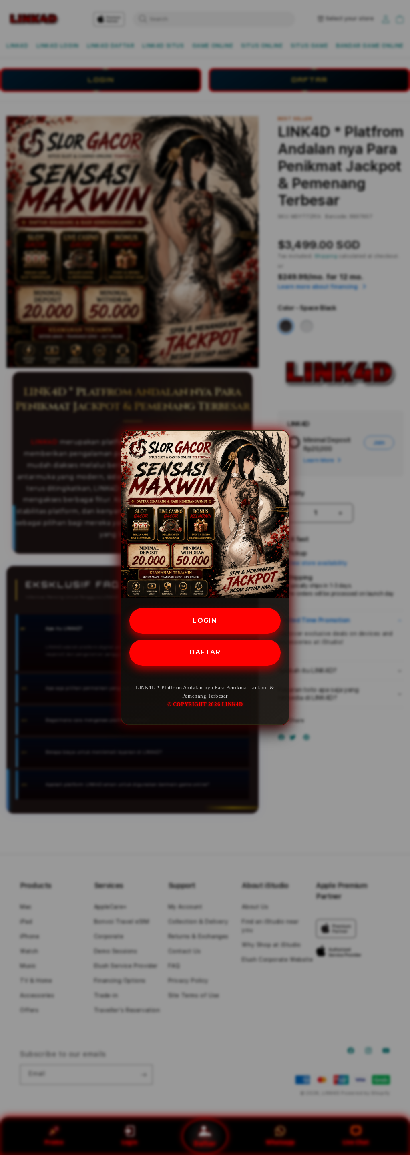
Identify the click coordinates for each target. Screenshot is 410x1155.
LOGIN (205, 620)
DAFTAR (205, 652)
